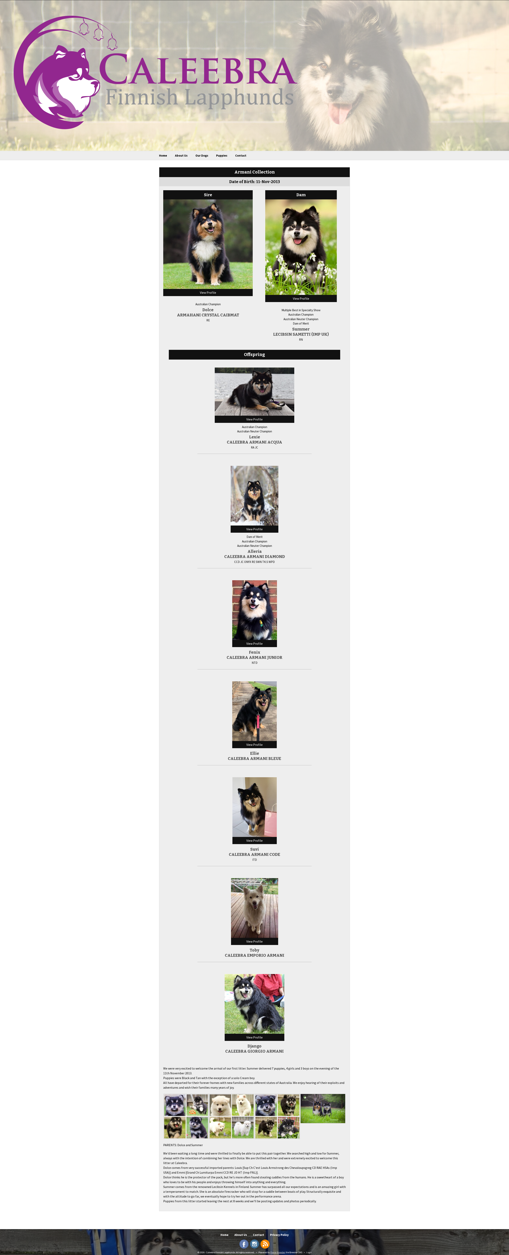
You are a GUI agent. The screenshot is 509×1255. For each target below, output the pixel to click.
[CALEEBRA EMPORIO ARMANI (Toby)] (254, 908)
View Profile (208, 292)
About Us (181, 155)
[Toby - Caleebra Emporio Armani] (231, 1116)
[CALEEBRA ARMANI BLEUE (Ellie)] (254, 711)
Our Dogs (201, 155)
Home (163, 155)
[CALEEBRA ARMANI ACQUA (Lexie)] (254, 391)
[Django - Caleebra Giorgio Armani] (277, 1116)
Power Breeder (277, 1252)
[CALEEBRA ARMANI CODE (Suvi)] (254, 807)
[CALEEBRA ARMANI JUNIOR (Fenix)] (254, 610)
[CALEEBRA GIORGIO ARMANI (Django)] (254, 1003)
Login (309, 1252)
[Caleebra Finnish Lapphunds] (152, 72)
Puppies (221, 155)
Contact (240, 155)
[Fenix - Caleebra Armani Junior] (186, 1116)
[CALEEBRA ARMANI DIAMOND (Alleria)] (254, 495)
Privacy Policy (279, 1235)
